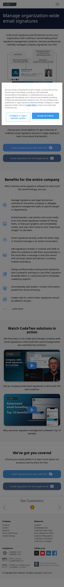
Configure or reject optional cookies (18, 117)
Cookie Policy (31, 105)
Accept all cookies (45, 116)
